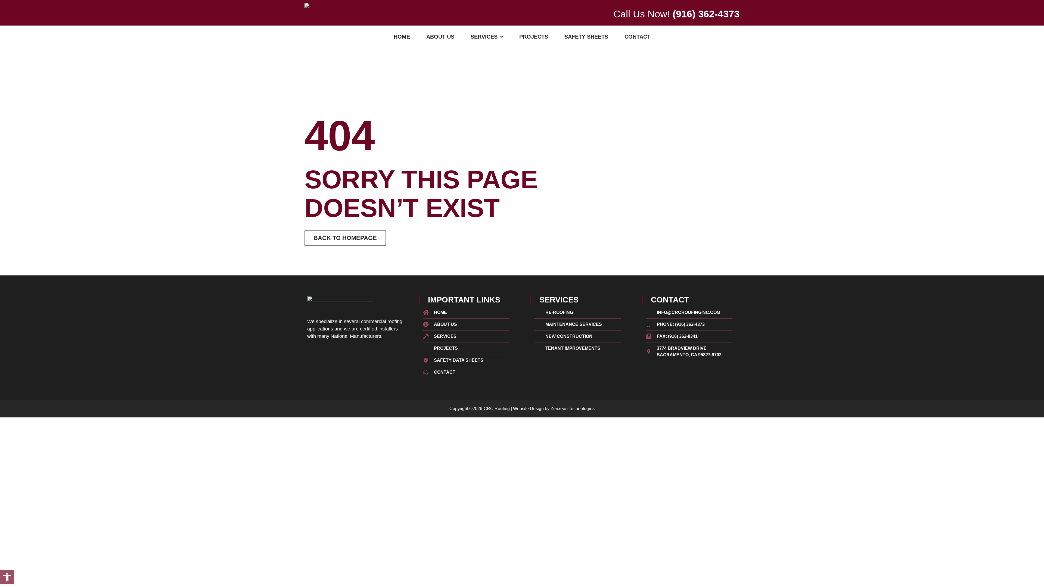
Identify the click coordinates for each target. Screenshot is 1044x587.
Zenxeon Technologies (573, 408)
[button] (7, 577)
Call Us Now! (676, 14)
